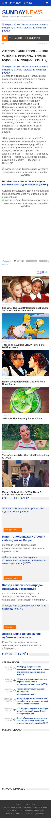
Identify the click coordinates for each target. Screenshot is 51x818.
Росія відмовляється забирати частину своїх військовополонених (31, 691)
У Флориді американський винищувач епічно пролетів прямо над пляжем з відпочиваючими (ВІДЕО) (33, 671)
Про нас (18, 814)
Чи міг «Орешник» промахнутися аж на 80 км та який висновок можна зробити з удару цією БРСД (32, 720)
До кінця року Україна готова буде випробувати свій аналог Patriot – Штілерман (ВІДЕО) (32, 711)
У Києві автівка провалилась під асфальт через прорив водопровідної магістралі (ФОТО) (32, 681)
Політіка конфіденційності (34, 814)
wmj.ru (5, 264)
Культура (32, 261)
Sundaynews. (39, 810)
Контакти (10, 814)
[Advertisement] (26, 236)
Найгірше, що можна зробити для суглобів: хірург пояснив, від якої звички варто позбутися (32, 701)
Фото (44, 261)
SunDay (22, 12)
